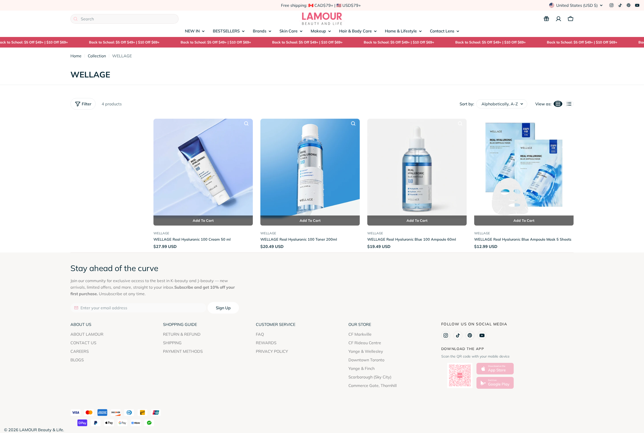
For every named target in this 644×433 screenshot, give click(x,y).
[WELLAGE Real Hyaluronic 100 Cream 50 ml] (203, 168)
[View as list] (569, 104)
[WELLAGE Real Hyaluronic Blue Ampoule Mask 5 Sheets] (524, 168)
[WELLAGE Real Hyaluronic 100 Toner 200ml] (310, 168)
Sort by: (467, 103)
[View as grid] (557, 104)
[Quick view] (246, 123)
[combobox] (124, 19)
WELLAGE (161, 233)
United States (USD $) (577, 5)
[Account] (558, 19)
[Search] (75, 19)
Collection (97, 55)
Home (76, 55)
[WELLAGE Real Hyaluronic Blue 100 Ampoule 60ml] (417, 168)
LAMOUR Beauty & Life (41, 429)
